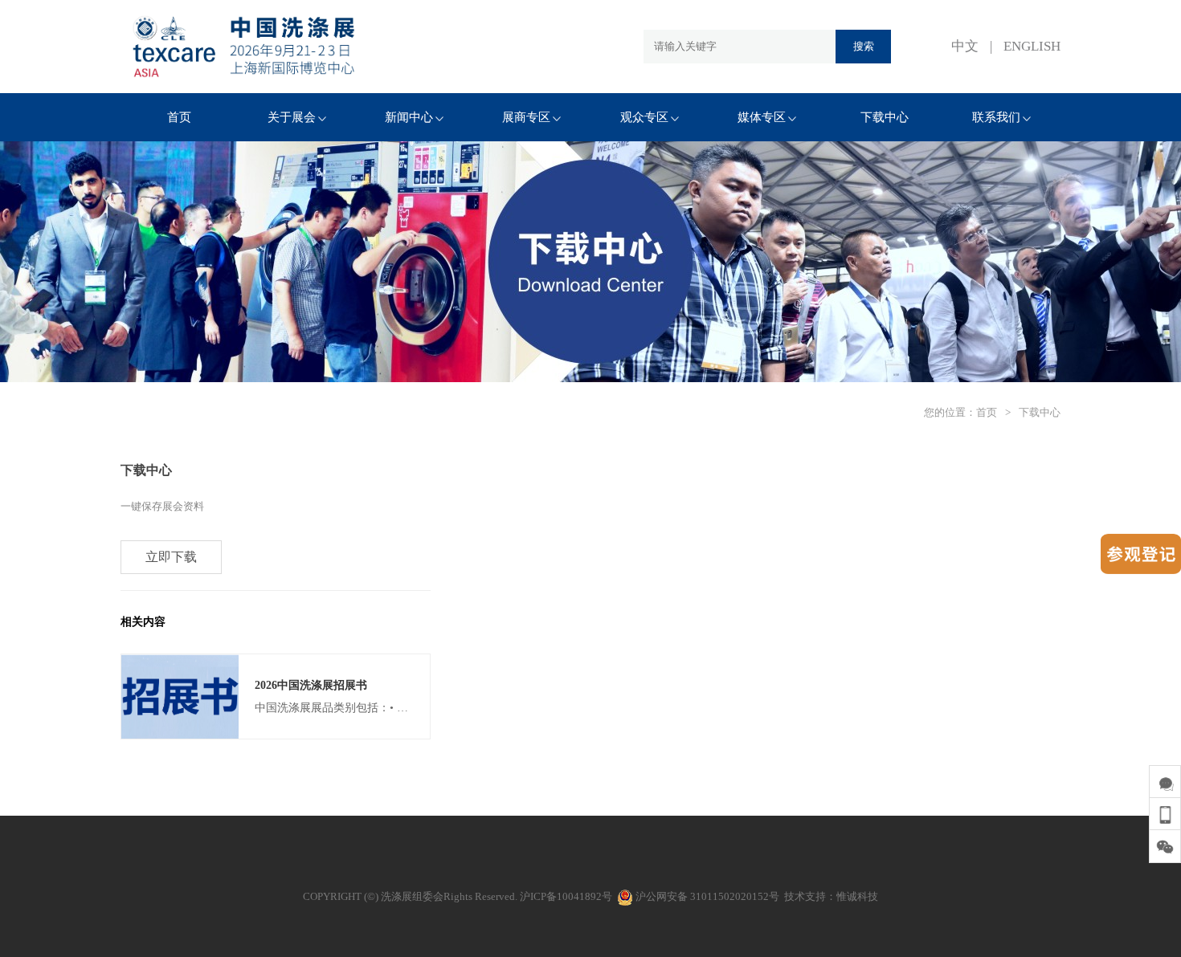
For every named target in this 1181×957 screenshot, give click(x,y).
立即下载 (171, 557)
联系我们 (996, 117)
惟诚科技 (857, 896)
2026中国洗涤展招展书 (311, 685)
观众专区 (644, 117)
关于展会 (292, 117)
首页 (179, 117)
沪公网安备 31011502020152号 (706, 896)
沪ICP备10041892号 (566, 896)
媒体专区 (762, 117)
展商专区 (526, 117)
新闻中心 (409, 117)
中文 (965, 46)
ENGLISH (1031, 46)
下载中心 (884, 117)
